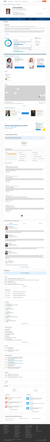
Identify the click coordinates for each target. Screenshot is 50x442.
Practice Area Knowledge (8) (37, 156)
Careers (37, 428)
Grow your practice (39, 1)
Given (24, 223)
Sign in (45, 1)
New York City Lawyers (17, 427)
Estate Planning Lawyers (28, 432)
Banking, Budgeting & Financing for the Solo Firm (15, 360)
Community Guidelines (19, 439)
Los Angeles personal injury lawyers (36, 418)
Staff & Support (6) (41, 158)
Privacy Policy (9, 439)
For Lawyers (5, 433)
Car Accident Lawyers (27, 433)
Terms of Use (5, 439)
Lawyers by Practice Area (18, 1)
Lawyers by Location (10, 1)
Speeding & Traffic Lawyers (28, 437)
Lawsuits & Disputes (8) (22, 156)
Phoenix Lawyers (17, 434)
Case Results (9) (35, 154)
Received (11, 223)
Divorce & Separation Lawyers (28, 434)
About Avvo (37, 427)
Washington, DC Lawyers (18, 432)
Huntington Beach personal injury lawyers (10, 418)
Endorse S (40, 223)
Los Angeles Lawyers (17, 428)
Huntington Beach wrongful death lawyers (24, 418)
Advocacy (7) (35, 158)
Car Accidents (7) (21, 158)
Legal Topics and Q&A (25, 1)
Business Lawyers (27, 428)
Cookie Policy (13, 439)
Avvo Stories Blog (6, 432)
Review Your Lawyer (6, 428)
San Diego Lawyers (17, 437)
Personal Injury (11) (22, 154)
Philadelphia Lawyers (17, 433)
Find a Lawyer (5, 427)
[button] (39, 96)
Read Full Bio (7, 34)
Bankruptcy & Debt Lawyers (28, 427)
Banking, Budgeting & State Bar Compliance (14, 358)
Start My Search (19, 67)
